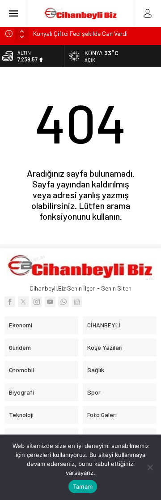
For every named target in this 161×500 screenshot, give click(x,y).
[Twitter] (23, 301)
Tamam (83, 486)
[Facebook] (9, 301)
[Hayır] (149, 467)
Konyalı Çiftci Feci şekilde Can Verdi (80, 33)
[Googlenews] (77, 301)
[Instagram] (36, 301)
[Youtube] (50, 301)
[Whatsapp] (63, 301)
